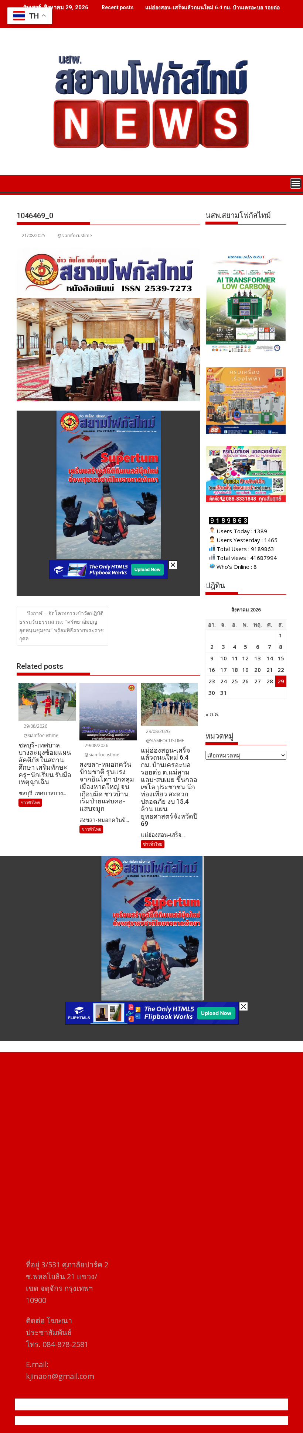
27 (257, 681)
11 (234, 658)
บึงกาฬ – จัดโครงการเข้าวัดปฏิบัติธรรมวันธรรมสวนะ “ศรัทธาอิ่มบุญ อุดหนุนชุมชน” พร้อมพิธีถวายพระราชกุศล (61, 626)
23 (211, 681)
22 (281, 669)
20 (257, 669)
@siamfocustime (74, 235)
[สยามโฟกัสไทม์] (24, 182)
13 (257, 658)
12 (245, 658)
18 (234, 669)
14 (269, 658)
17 (223, 669)
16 (211, 669)
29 (281, 681)
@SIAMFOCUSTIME (164, 740)
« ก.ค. (212, 714)
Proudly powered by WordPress (102, 1420)
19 (245, 669)
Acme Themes (224, 1420)
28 (269, 681)
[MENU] (295, 183)
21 (269, 669)
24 (223, 681)
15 (281, 658)
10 (223, 658)
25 (234, 681)
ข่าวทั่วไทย (30, 802)
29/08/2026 (35, 726)
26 (245, 681)
